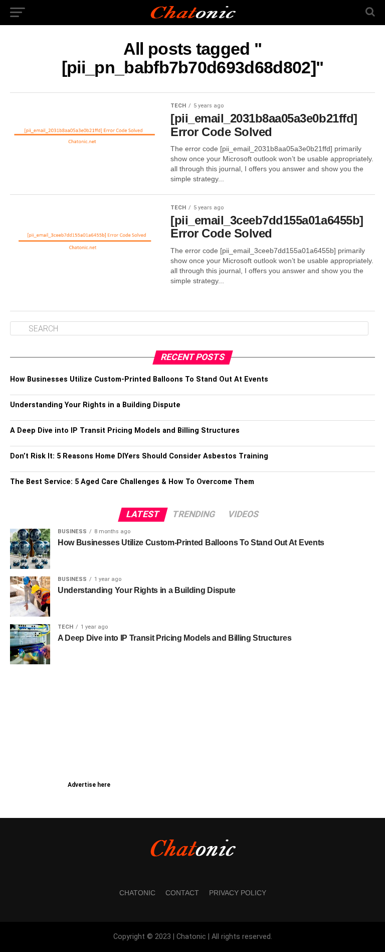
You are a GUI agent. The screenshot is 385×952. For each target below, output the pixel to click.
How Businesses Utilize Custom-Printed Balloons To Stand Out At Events (139, 379)
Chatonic (137, 893)
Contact (182, 893)
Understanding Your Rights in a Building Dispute (95, 405)
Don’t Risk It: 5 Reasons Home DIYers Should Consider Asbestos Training (139, 456)
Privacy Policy (237, 893)
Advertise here (89, 785)
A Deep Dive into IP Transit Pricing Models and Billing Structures (125, 430)
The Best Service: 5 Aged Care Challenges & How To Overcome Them (132, 482)
